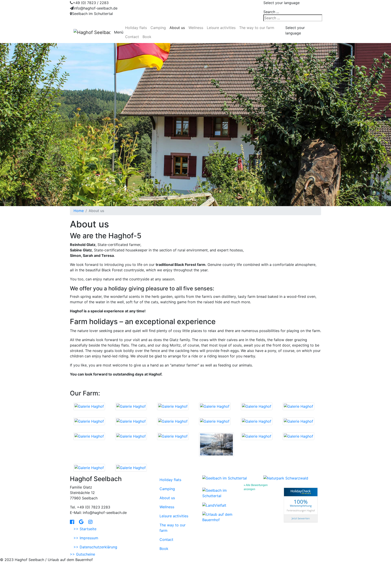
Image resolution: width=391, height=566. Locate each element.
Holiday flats (136, 27)
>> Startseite (85, 529)
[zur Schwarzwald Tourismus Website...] (219, 493)
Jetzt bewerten (301, 518)
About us (177, 27)
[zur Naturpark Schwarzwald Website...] (285, 478)
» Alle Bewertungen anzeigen (256, 486)
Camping (158, 27)
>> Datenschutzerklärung (95, 547)
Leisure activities (221, 27)
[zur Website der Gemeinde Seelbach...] (224, 478)
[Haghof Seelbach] (92, 32)
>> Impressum (86, 538)
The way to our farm (256, 27)
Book (147, 36)
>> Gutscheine (82, 554)
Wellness (195, 27)
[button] (29, 124)
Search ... (271, 12)
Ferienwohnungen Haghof (301, 510)
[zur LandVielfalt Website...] (214, 505)
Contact (132, 36)
